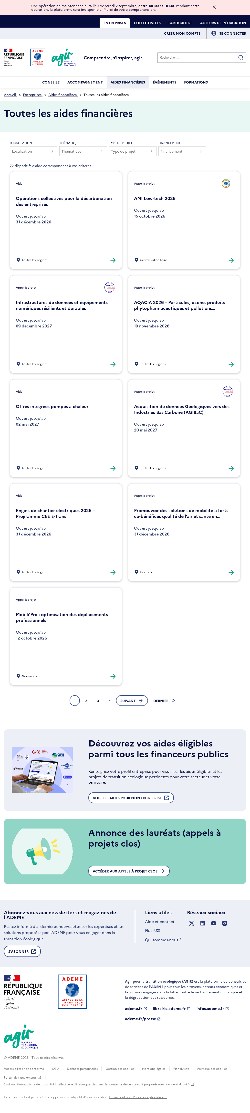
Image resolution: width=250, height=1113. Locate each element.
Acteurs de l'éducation (223, 22)
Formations (196, 82)
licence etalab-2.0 (177, 1084)
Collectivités (147, 22)
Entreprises (115, 22)
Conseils (51, 82)
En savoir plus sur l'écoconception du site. (138, 1097)
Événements (164, 82)
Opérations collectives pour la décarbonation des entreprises (64, 201)
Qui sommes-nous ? (163, 939)
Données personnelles (82, 1068)
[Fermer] (214, 7)
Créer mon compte (182, 33)
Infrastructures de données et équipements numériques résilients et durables (62, 305)
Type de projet (121, 143)
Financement (169, 143)
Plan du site (181, 1068)
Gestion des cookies (120, 1068)
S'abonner (18, 953)
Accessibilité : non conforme (24, 1068)
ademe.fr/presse (140, 1019)
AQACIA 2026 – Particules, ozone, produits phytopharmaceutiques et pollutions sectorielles (179, 305)
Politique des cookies (212, 1068)
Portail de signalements (20, 1077)
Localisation (21, 143)
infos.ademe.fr (210, 1008)
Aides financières (128, 82)
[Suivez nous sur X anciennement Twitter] (191, 923)
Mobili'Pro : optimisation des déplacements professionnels (62, 617)
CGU (55, 1068)
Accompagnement (85, 82)
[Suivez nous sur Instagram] (224, 923)
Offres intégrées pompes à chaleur (52, 406)
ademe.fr (133, 1008)
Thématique (69, 143)
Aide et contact (160, 921)
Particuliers (180, 22)
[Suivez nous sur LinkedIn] (202, 923)
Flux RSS (152, 930)
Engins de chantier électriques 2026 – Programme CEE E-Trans (55, 513)
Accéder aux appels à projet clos (125, 871)
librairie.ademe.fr (169, 1008)
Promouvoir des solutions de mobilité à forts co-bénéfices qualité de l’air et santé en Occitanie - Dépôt (181, 513)
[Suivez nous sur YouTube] (213, 923)
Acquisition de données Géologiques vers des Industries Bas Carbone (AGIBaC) (181, 409)
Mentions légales (153, 1068)
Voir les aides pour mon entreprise (127, 799)
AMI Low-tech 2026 (155, 198)
